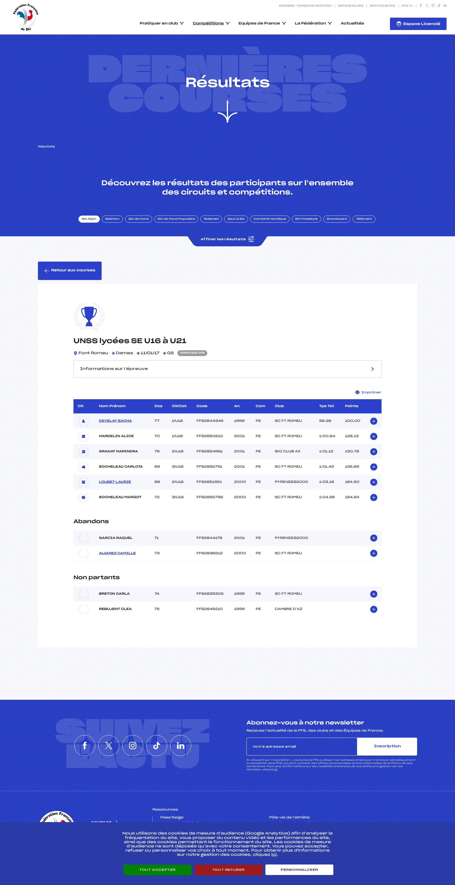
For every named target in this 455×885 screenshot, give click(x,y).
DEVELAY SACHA (115, 421)
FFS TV (407, 6)
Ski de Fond (138, 219)
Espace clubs (350, 6)
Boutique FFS (382, 6)
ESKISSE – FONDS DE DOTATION (305, 6)
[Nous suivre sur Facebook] (420, 6)
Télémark (364, 219)
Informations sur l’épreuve (114, 369)
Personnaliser (299, 869)
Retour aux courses (73, 270)
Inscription (387, 746)
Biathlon (112, 219)
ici (276, 769)
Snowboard (337, 219)
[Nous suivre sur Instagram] (433, 6)
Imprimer (371, 392)
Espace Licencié (421, 24)
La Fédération (310, 23)
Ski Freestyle (306, 219)
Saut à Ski (236, 219)
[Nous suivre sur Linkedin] (445, 6)
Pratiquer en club (159, 23)
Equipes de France (259, 23)
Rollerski (211, 219)
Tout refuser (228, 869)
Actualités (352, 23)
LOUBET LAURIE (115, 482)
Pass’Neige (172, 817)
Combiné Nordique (270, 219)
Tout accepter (157, 869)
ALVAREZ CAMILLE (117, 553)
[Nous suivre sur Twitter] (427, 6)
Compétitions (208, 23)
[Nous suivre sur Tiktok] (439, 6)
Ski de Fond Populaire (176, 219)
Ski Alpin (89, 219)
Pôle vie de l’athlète (289, 817)
